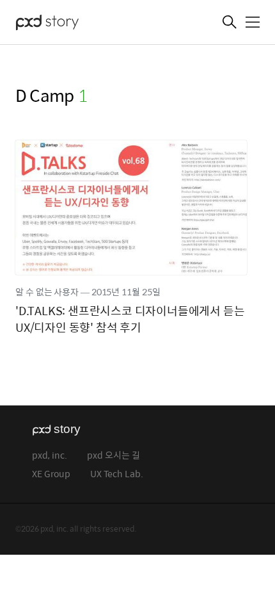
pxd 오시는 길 (113, 456)
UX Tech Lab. (116, 474)
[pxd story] (79, 23)
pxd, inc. (49, 456)
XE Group (51, 474)
